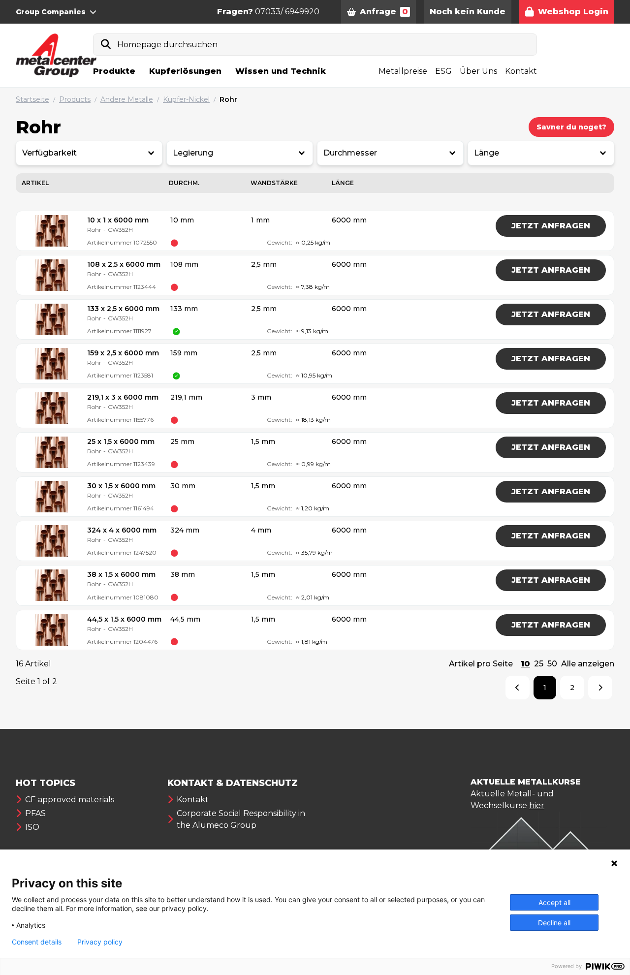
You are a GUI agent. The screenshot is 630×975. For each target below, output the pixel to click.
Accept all (554, 902)
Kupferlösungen (185, 71)
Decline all (554, 922)
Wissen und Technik (280, 71)
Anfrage (384, 11)
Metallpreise (402, 71)
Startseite (32, 99)
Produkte (114, 71)
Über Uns (478, 71)
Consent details (37, 942)
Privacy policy (100, 942)
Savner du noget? (571, 127)
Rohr (228, 99)
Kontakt (521, 71)
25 (538, 663)
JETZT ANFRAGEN (550, 225)
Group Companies (51, 11)
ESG (443, 71)
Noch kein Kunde (467, 11)
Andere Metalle (126, 99)
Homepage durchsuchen (167, 44)
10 (525, 663)
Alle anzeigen (587, 663)
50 (552, 663)
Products (75, 99)
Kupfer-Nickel (186, 99)
